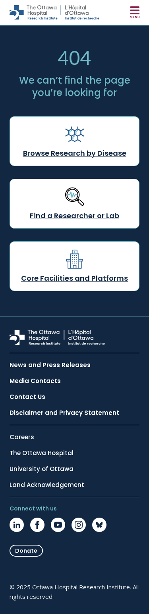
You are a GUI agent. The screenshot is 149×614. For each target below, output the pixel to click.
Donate (26, 551)
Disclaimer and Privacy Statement (64, 413)
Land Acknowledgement (47, 485)
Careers (22, 437)
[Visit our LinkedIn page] (17, 525)
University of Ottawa (42, 469)
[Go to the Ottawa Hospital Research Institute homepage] (54, 12)
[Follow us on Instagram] (79, 525)
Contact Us (27, 397)
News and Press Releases (50, 365)
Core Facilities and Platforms (74, 278)
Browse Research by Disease (74, 153)
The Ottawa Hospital (42, 453)
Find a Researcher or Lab (74, 216)
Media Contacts (35, 381)
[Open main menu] (134, 12)
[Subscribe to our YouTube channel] (58, 525)
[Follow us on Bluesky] (99, 525)
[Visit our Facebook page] (37, 525)
